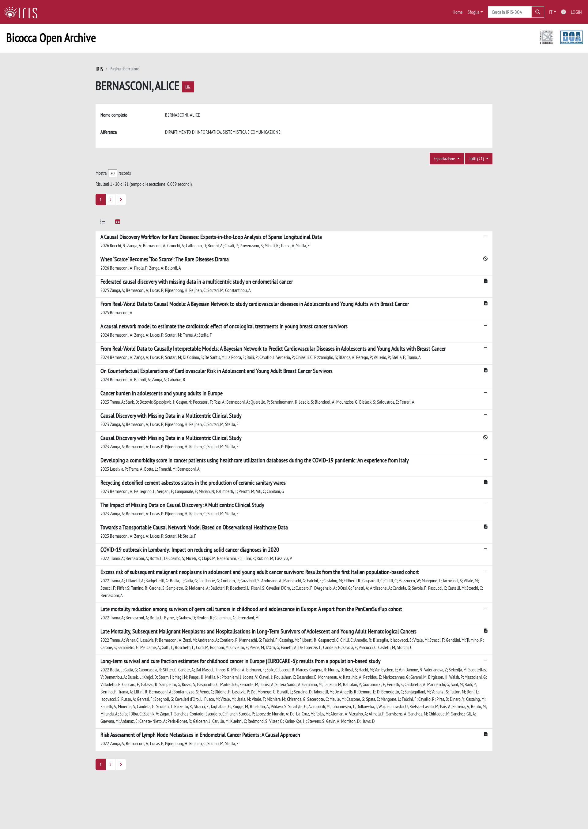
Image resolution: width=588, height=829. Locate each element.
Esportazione (445, 158)
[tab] (103, 222)
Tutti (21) (477, 158)
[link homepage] (23, 12)
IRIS (99, 69)
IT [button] (550, 12)
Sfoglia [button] (473, 12)
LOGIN (576, 12)
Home (458, 12)
